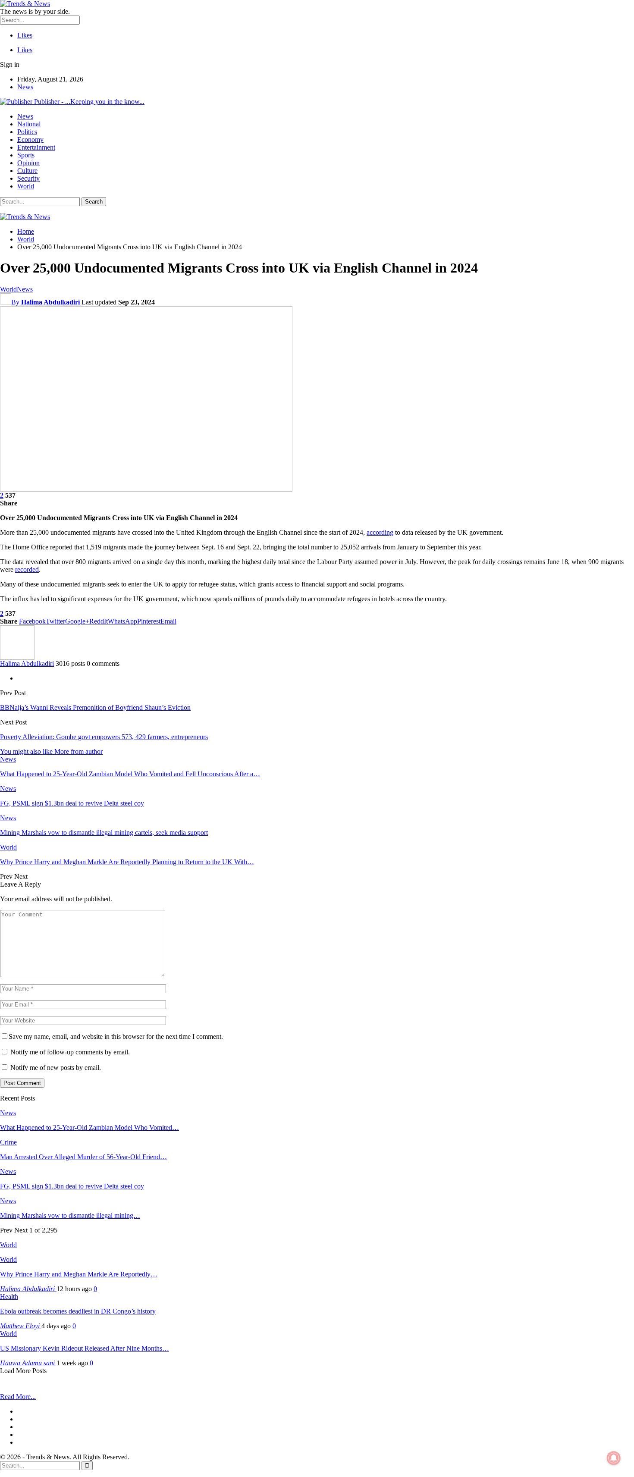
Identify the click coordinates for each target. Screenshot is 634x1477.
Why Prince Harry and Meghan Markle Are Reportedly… (78, 1274)
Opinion (28, 162)
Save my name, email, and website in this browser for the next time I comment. (116, 1036)
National (29, 124)
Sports (26, 155)
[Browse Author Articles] (17, 657)
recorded (27, 569)
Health (9, 1296)
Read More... (18, 1396)
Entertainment (36, 147)
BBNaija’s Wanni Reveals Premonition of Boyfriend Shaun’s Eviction (95, 707)
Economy (30, 139)
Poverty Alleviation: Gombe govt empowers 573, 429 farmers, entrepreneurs (104, 736)
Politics (27, 131)
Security (28, 178)
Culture (27, 170)
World (25, 186)
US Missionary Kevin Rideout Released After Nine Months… (84, 1348)
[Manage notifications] (614, 1458)
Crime (8, 1142)
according (380, 532)
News (25, 87)
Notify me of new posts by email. (55, 1067)
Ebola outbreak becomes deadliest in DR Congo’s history (78, 1311)
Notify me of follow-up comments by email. (70, 1052)
